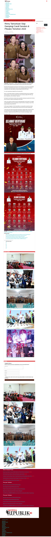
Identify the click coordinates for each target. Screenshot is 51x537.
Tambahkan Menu (5, 519)
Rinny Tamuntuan (26, 231)
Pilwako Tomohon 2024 (19, 231)
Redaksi (37, 32)
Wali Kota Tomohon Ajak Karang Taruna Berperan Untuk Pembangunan (18, 234)
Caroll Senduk (9, 231)
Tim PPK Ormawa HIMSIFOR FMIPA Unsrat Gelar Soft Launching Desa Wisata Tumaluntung (19, 446)
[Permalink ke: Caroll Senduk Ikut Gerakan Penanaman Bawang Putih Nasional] (20, 319)
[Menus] (46, 1)
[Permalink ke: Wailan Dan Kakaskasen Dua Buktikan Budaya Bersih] (20, 343)
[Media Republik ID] (8, 1)
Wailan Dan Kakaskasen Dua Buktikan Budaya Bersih (16, 357)
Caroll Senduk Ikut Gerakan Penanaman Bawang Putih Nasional (14, 468)
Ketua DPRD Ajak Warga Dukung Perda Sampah (11, 480)
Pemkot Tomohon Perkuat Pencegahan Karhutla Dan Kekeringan (18, 269)
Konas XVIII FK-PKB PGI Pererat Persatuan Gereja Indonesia (16, 235)
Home (6, 20)
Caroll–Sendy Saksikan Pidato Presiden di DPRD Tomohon (16, 238)
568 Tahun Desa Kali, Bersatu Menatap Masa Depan (12, 484)
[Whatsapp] (6, 248)
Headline (13, 231)
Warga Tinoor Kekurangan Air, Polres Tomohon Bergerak (12, 503)
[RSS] (6, 242)
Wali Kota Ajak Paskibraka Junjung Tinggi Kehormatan (15, 236)
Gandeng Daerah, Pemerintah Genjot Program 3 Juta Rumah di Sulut (14, 478)
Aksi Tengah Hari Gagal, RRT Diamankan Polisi (11, 486)
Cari (37, 23)
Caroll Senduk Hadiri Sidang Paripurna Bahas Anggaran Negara (17, 237)
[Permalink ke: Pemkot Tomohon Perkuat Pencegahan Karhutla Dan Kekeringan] (20, 261)
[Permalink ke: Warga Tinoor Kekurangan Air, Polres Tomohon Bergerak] (20, 279)
